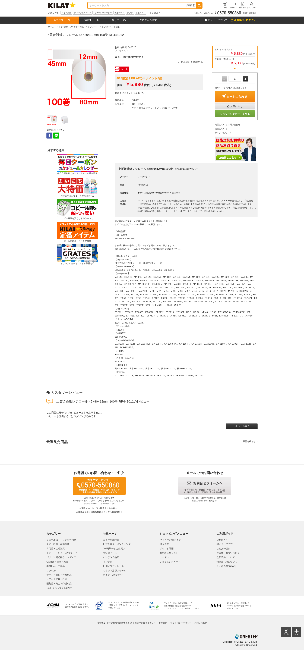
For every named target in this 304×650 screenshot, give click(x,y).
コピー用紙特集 (111, 539)
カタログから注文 (147, 20)
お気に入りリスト (169, 553)
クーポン (164, 557)
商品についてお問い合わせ (227, 124)
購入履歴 (164, 544)
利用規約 (163, 623)
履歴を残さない (250, 441)
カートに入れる (237, 96)
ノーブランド (121, 51)
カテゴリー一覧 (62, 20)
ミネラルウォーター (103, 13)
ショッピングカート (170, 561)
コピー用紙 (66, 13)
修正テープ (140, 13)
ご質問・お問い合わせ (228, 553)
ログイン (78, 416)
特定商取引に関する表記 (120, 623)
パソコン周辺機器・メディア (61, 557)
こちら (104, 512)
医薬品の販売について (145, 623)
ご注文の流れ (223, 548)
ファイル (51, 570)
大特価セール (91, 20)
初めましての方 (225, 544)
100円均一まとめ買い (114, 548)
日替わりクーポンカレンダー (118, 544)
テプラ (130, 13)
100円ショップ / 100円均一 (60, 588)
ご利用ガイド (223, 539)
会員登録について (226, 557)
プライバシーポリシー (180, 623)
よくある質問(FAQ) (226, 566)
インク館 (107, 561)
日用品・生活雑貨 (55, 548)
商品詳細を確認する (192, 62)
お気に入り (236, 106)
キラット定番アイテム (114, 570)
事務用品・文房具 (55, 566)
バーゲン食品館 (111, 557)
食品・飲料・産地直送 (57, 544)
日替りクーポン (117, 20)
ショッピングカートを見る (235, 113)
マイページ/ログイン (170, 539)
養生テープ (119, 13)
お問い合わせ (200, 623)
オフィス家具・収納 (56, 579)
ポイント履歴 (166, 548)
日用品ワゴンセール (113, 566)
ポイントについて (223, 132)
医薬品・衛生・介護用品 (59, 583)
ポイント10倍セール (113, 574)
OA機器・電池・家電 (57, 561)
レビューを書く (242, 426)
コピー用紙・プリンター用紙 (61, 539)
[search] (199, 5)
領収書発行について (227, 561)
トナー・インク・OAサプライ (61, 553)
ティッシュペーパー (82, 13)
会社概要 (101, 623)
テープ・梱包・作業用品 (59, 574)
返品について (221, 128)
